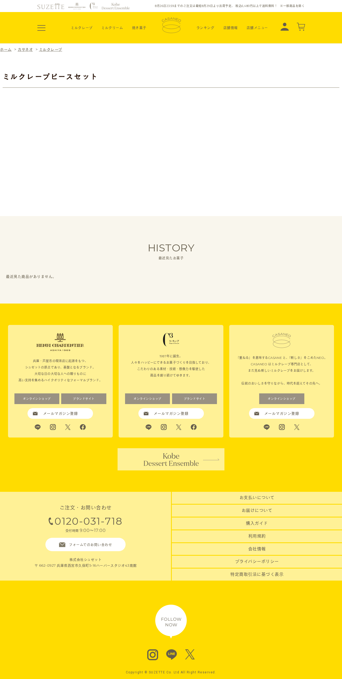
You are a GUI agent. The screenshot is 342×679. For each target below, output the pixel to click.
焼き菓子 (139, 27)
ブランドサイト (84, 399)
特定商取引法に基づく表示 (256, 574)
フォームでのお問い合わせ (90, 544)
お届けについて (257, 510)
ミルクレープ (81, 27)
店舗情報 (230, 27)
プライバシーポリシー (257, 561)
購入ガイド (257, 523)
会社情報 (257, 548)
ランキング (205, 27)
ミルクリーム (112, 27)
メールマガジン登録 (60, 413)
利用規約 (257, 536)
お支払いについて (257, 497)
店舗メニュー (257, 27)
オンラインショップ (37, 399)
